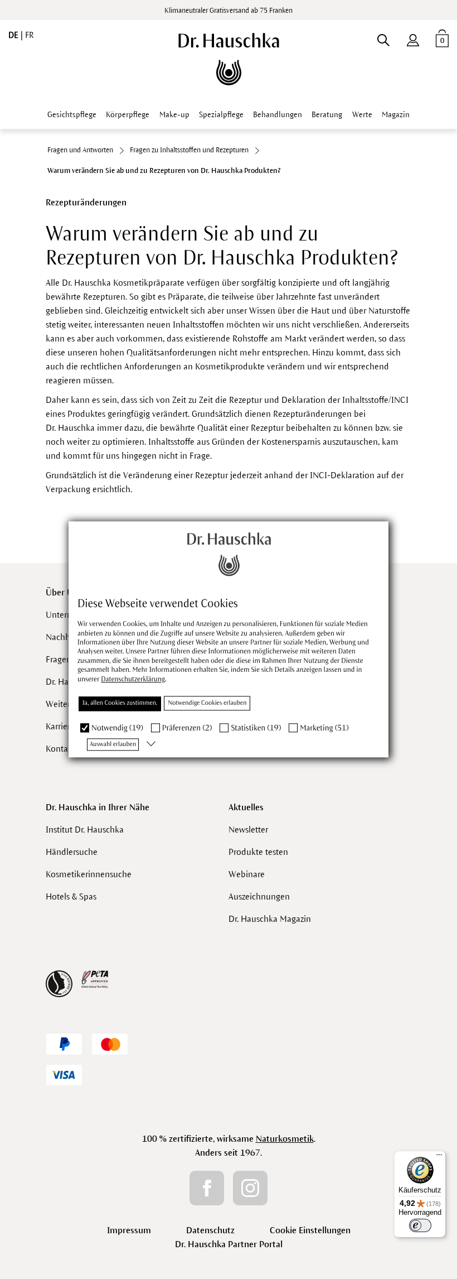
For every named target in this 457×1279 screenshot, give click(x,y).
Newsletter (248, 829)
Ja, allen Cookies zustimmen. (119, 703)
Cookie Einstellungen (310, 1230)
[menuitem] (412, 38)
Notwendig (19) (117, 728)
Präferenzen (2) (187, 728)
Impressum (129, 1230)
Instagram (250, 1188)
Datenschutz (210, 1230)
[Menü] (439, 1157)
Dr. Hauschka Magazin (270, 919)
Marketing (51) (324, 728)
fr (29, 35)
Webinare (247, 874)
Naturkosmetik (285, 1138)
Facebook (206, 1188)
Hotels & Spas (71, 896)
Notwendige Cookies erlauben (207, 703)
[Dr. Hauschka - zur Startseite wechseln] (228, 59)
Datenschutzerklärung (133, 679)
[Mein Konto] (413, 38)
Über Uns (64, 592)
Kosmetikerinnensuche (89, 874)
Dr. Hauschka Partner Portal (229, 1244)
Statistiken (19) (256, 728)
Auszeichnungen (259, 896)
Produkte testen (258, 852)
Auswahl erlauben (113, 744)
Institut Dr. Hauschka (85, 829)
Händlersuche (72, 852)
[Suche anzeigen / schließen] (383, 38)
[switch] (420, 1225)
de (14, 35)
